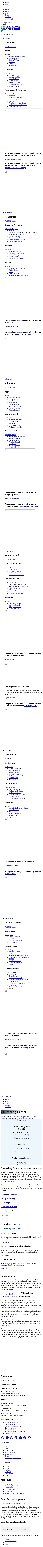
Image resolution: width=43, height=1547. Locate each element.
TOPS (7, 1542)
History (11, 63)
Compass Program (14, 440)
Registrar (11, 964)
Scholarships (13, 590)
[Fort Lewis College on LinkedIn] (20, 1438)
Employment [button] (9, 935)
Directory (8, 17)
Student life (8, 1454)
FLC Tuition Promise (15, 588)
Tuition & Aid (13, 569)
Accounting (12, 985)
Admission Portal (14, 438)
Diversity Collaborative (16, 774)
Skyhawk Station (14, 447)
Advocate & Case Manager (17, 1180)
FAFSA (11, 592)
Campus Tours (13, 421)
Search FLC (4, 34)
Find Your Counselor (15, 427)
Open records (9, 1474)
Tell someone (5, 1255)
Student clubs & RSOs (12, 866)
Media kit (8, 1472)
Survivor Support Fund (17, 1188)
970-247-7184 (11, 1430)
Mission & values (10, 1489)
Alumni (7, 9)
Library (11, 272)
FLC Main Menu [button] (10, 47)
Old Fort (11, 101)
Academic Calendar (15, 251)
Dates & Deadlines (15, 603)
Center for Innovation (15, 106)
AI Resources (13, 974)
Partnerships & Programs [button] (12, 94)
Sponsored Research (15, 963)
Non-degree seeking (15, 406)
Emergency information (12, 1486)
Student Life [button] (9, 767)
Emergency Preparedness (17, 798)
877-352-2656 (11, 1428)
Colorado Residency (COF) (17, 584)
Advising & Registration (16, 253)
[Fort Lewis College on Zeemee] (29, 1438)
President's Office (14, 75)
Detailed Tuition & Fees (16, 575)
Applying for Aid (14, 605)
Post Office (12, 811)
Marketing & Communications (18, 979)
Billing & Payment (15, 607)
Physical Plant (13, 981)
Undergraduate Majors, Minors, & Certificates (23, 232)
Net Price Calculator (15, 571)
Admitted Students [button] (10, 435)
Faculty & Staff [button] (9, 918)
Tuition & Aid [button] (9, 551)
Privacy (7, 1539)
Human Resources (14, 937)
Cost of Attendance (15, 573)
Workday (12, 938)
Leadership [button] (8, 73)
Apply (7, 2)
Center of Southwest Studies (18, 105)
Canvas (11, 953)
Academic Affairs (14, 77)
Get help (26, 1135)
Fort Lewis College (19, 1117)
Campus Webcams (14, 60)
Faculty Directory (14, 257)
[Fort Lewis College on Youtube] (12, 1438)
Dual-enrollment (14, 404)
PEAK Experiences (15, 446)
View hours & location (21, 1148)
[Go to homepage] (11, 32)
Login (7, 1544)
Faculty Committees (15, 961)
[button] (13, 1503)
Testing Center (13, 270)
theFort (11, 989)
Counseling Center (15, 789)
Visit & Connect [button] (10, 418)
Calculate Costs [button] (10, 567)
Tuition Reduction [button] (10, 582)
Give (6, 6)
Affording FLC (9, 659)
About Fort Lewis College (17, 56)
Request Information (15, 420)
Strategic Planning (14, 86)
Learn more (19, 1518)
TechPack (12, 817)
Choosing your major (11, 326)
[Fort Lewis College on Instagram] (3, 1438)
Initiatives (12, 96)
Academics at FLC (15, 230)
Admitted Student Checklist (17, 436)
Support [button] (7, 266)
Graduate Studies (14, 236)
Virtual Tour (12, 423)
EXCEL (11, 959)
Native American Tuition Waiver (19, 586)
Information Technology (16, 978)
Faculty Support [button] (10, 950)
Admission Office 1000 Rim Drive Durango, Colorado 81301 (13, 1424)
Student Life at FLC (15, 769)
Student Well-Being (15, 793)
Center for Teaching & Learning (19, 957)
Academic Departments (16, 234)
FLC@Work (13, 99)
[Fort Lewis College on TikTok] (16, 1438)
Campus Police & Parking (17, 983)
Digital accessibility (11, 1541)
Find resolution (5, 1242)
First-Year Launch (14, 442)
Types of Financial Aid (16, 593)
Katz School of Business (16, 238)
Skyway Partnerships (15, 97)
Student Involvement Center (17, 776)
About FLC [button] (8, 38)
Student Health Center (16, 791)
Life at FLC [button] (8, 750)
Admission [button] (8, 379)
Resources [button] (8, 249)
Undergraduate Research (16, 258)
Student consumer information (14, 1493)
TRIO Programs (14, 273)
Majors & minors (10, 1452)
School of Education (15, 241)
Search (3, 22)
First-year (12, 399)
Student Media (13, 778)
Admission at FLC (14, 397)
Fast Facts (12, 62)
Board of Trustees (14, 82)
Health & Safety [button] (10, 787)
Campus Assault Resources (17, 794)
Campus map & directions (13, 1458)
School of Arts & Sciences (17, 240)
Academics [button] (8, 212)
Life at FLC (29, 1117)
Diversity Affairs (14, 79)
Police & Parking (14, 796)
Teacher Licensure (14, 410)
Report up (4, 1268)
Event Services (13, 976)
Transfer (11, 401)
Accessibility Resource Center (18, 275)
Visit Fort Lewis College (12, 498)
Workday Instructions (15, 940)
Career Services (14, 810)
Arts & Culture (13, 779)
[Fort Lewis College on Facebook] (7, 1438)
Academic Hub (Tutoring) (17, 268)
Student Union (13, 815)
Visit (6, 4)
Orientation (12, 444)
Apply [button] (7, 395)
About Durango (14, 58)
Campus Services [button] (10, 972)
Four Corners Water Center (17, 103)
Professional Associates (16, 84)
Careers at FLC (13, 942)
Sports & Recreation (15, 772)
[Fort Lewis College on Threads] (25, 1438)
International (13, 403)
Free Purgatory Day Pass (16, 425)
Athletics (7, 11)
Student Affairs (13, 80)
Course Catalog (14, 255)
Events (7, 15)
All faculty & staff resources (13, 1039)
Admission (8, 1447)
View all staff (9, 1294)
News (6, 13)
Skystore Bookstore (15, 813)
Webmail (7, 1475)
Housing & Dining (15, 770)
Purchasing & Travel (15, 987)
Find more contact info (8, 1380)
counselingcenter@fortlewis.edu (21, 1164)
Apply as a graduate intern (13, 1296)
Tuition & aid (9, 1450)
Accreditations (13, 65)
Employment (9, 1488)
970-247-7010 (11, 1432)
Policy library (9, 1491)
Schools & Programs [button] (11, 229)
